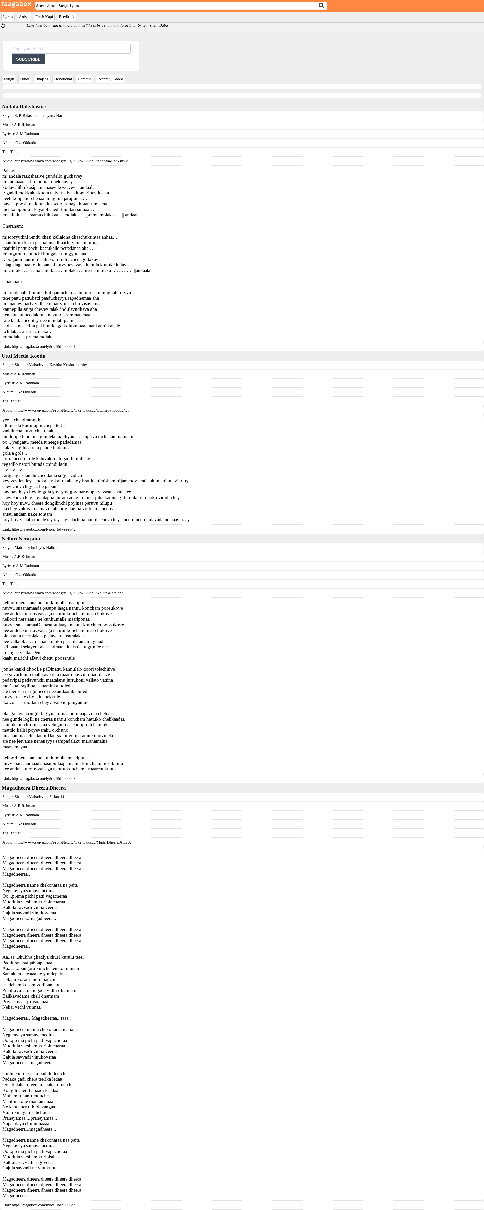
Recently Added (110, 79)
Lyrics (8, 17)
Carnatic (84, 79)
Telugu (8, 79)
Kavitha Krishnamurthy (67, 365)
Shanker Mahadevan (31, 797)
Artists (24, 17)
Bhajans (41, 79)
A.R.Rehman (24, 124)
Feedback (66, 17)
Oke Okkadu (25, 143)
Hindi (24, 79)
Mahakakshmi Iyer (29, 547)
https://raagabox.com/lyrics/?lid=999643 (44, 778)
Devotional (63, 79)
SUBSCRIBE (28, 59)
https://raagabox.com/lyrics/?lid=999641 (44, 346)
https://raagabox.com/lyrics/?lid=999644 (44, 1205)
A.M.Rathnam (27, 134)
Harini (60, 115)
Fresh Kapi (44, 17)
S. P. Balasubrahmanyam (34, 115)
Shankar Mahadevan (31, 365)
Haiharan (53, 547)
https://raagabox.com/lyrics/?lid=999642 (44, 529)
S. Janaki (56, 797)
